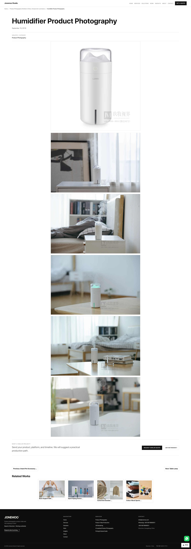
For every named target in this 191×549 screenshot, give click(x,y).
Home (131, 3)
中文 (186, 545)
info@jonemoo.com (143, 520)
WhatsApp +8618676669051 (146, 522)
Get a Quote (180, 3)
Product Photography (101, 520)
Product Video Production (102, 522)
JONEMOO (11, 517)
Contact (171, 3)
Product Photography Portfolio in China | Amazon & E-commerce (27, 9)
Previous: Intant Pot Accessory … (25, 469)
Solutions (145, 3)
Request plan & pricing (12, 530)
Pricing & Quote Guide (101, 531)
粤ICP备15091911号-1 (162, 546)
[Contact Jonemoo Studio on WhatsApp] (186, 538)
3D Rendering (99, 525)
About (164, 3)
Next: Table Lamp (171, 469)
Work (152, 3)
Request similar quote (152, 447)
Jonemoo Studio (11, 3)
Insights (158, 3)
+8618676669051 (171, 447)
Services (137, 3)
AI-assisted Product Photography (104, 528)
